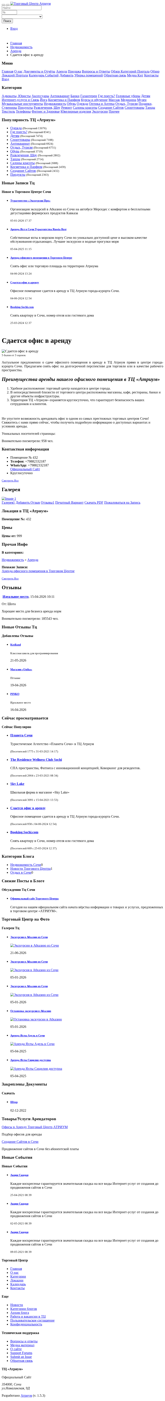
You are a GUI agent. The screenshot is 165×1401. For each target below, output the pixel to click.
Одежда (82, 104)
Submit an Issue (21, 1357)
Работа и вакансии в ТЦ (28, 1316)
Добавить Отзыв (28, 502)
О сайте (16, 1349)
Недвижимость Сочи (25, 865)
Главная (16, 43)
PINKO (14, 694)
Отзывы (47, 502)
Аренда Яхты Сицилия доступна (30, 1060)
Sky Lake (17, 784)
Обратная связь (115, 75)
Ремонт (66, 107)
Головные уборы (128, 96)
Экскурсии (100, 111)
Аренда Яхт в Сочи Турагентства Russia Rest (38, 229)
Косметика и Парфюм (64, 100)
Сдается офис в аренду (24, 282)
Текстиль (8, 111)
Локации (16, 1280)
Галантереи (88, 96)
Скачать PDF (93, 502)
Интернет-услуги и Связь (20, 100)
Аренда (61, 71)
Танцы (150, 107)
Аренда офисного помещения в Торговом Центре (41, 257)
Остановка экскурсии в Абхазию (30, 1011)
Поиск (7, 21)
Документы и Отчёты (39, 71)
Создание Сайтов (111, 107)
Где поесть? (106, 96)
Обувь (71, 104)
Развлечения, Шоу (47, 107)
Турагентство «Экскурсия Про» (30, 200)
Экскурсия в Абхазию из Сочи (29, 961)
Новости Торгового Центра (30, 868)
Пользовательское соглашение (32, 1320)
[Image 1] (9, 498)
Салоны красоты (85, 107)
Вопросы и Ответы (96, 71)
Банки (74, 96)
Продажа (74, 71)
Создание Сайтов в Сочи (20, 1141)
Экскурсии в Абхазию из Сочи (29, 937)
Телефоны (23, 111)
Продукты (25, 107)
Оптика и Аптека (102, 104)
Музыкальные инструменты (22, 104)
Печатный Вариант (69, 502)
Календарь (18, 1284)
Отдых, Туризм (126, 104)
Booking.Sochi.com (22, 307)
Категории (18, 1276)
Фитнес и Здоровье (46, 111)
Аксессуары (40, 96)
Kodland (15, 644)
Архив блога (19, 1312)
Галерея (8, 502)
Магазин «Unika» (21, 669)
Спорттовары (134, 107)
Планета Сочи (21, 735)
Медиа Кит (135, 75)
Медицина (128, 100)
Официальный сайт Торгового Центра (34, 898)
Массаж (114, 100)
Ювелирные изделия (76, 111)
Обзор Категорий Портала (130, 71)
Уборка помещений (88, 75)
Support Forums (21, 1353)
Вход (14, 28)
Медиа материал (22, 1345)
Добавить (66, 75)
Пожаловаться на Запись (122, 502)
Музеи (142, 100)
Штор (14, 1102)
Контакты (151, 75)
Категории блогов (23, 1309)
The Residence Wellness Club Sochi (36, 759)
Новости (16, 1305)
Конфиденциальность (26, 1324)
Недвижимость (55, 104)
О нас (18, 71)
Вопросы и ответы (24, 1341)
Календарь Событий (44, 75)
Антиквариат (60, 96)
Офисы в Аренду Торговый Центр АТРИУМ (35, 1127)
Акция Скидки (19, 1175)
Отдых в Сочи (20, 872)
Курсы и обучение (94, 100)
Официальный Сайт (25, 469)
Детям (145, 96)
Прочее (114, 111)
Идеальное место (16, 596)
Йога (43, 100)
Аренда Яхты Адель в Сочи (27, 1035)
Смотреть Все (10, 480)
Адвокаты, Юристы (16, 96)
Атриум (26, 1395)
